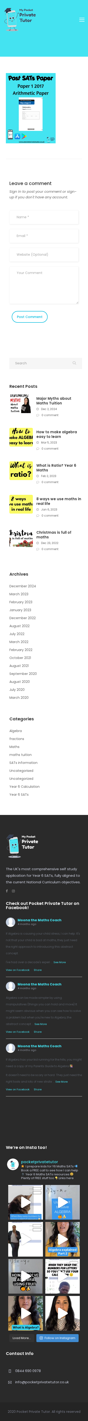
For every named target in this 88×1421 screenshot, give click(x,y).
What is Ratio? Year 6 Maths (56, 468)
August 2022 (19, 626)
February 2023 (20, 602)
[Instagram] (11, 891)
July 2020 (17, 689)
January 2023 (20, 610)
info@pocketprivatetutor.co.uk (42, 1382)
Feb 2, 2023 (48, 476)
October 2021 (20, 657)
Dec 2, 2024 (48, 409)
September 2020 (23, 673)
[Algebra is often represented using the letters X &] (62, 1239)
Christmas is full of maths (53, 535)
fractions (16, 738)
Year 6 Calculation (24, 786)
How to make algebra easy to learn (56, 434)
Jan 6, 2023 (48, 509)
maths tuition (20, 754)
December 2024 (22, 586)
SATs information (23, 762)
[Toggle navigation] (81, 19)
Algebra (15, 731)
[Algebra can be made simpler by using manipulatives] (62, 1202)
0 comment (49, 415)
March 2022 (18, 642)
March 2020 (19, 697)
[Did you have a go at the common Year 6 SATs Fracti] (62, 1313)
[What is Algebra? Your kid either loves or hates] (25, 1313)
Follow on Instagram (60, 1338)
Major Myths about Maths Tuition (53, 401)
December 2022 (22, 618)
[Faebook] (7, 891)
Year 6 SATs (19, 794)
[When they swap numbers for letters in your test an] (62, 1276)
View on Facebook (18, 970)
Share (38, 970)
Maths (14, 746)
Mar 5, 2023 (48, 442)
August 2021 (19, 665)
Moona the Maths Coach (39, 920)
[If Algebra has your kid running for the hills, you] (25, 1239)
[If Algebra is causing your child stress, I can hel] (25, 1202)
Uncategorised (21, 770)
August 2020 (19, 681)
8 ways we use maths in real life (58, 501)
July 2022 (16, 634)
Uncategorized (21, 778)
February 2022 (20, 650)
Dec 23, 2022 (49, 543)
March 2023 (18, 594)
